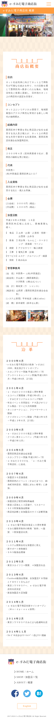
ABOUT (24, 682)
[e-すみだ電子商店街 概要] (15, 693)
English (44, 19)
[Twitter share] (27, 693)
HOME (25, 671)
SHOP (27, 677)
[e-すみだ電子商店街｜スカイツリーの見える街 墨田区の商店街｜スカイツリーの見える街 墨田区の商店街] (19, 4)
